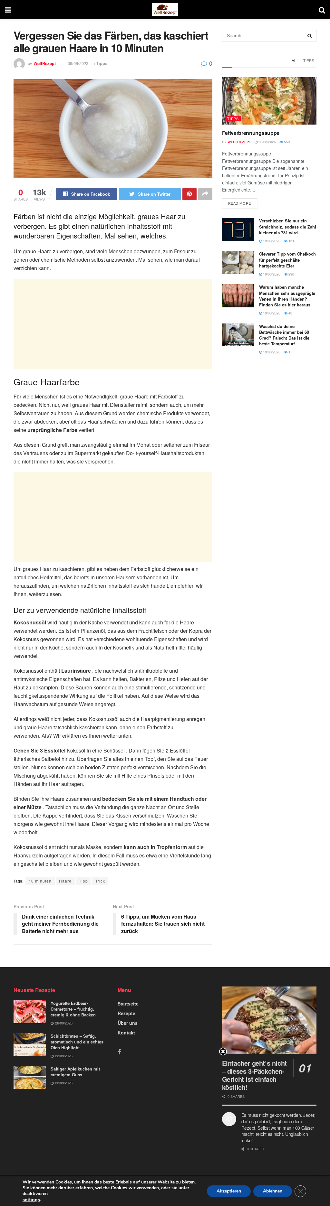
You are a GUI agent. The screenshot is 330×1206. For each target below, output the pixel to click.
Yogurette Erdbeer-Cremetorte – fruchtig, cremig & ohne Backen (73, 1009)
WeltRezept (45, 63)
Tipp (83, 880)
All (295, 60)
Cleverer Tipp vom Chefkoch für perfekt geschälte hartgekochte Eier (287, 259)
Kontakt (126, 1032)
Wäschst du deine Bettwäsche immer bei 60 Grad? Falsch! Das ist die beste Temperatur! (284, 335)
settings (31, 1199)
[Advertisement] (113, 324)
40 (289, 313)
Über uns (128, 1023)
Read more (239, 203)
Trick (100, 880)
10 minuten (40, 880)
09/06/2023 (78, 63)
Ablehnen (272, 1191)
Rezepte (126, 1013)
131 (290, 240)
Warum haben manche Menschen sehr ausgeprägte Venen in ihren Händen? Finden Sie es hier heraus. (287, 296)
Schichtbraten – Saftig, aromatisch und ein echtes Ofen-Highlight (77, 1042)
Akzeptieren (229, 1191)
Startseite (128, 1003)
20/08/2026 (266, 141)
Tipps (101, 63)
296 (290, 274)
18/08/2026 (271, 240)
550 (286, 141)
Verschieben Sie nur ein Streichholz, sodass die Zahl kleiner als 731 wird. (287, 226)
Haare (65, 880)
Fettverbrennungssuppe (250, 132)
